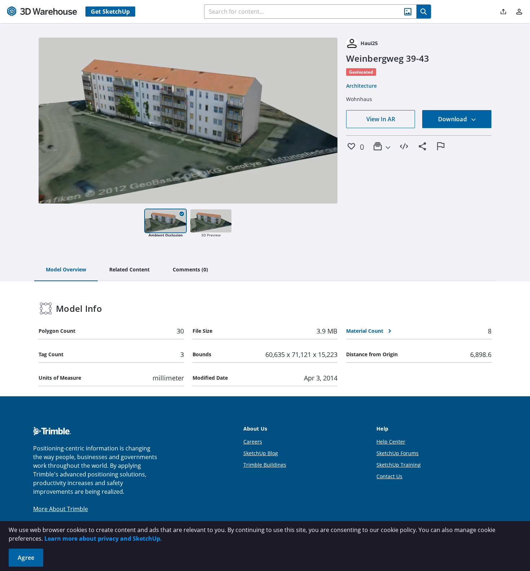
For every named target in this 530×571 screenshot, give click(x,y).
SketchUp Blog (260, 453)
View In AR (380, 119)
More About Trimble (60, 509)
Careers (252, 441)
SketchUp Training (398, 464)
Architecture (361, 85)
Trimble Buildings (264, 464)
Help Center (390, 441)
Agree (26, 558)
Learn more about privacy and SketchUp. (103, 538)
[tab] (66, 270)
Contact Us (389, 476)
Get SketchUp (110, 12)
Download (453, 119)
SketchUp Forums (397, 453)
